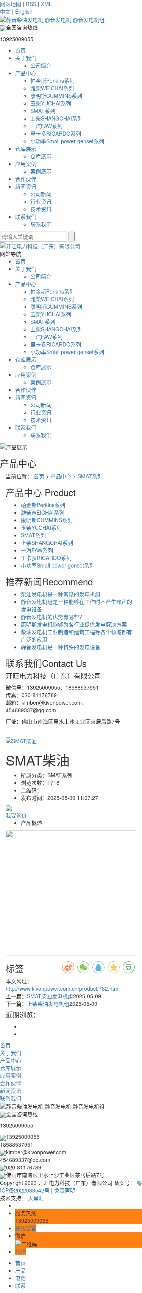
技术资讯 (40, 209)
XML (46, 4)
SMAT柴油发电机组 (50, 996)
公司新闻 (40, 194)
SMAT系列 (42, 110)
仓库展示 (25, 148)
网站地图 (10, 4)
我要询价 (16, 815)
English (24, 11)
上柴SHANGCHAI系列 (56, 118)
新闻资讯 (25, 186)
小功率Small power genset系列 (67, 141)
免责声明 (64, 1190)
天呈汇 (36, 1198)
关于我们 (25, 58)
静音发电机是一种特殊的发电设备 (60, 647)
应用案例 (25, 163)
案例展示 (40, 171)
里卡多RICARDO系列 (55, 133)
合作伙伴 (25, 179)
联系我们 (25, 216)
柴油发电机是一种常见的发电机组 (60, 594)
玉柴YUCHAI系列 (50, 103)
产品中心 (25, 73)
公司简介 (40, 65)
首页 (20, 50)
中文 (5, 11)
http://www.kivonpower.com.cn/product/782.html (63, 988)
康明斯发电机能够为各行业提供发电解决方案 (74, 624)
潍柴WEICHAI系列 (52, 88)
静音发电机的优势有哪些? (51, 616)
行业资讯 (40, 201)
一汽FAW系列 (46, 126)
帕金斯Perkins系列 (52, 80)
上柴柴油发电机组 (48, 1003)
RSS (31, 4)
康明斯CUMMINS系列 (56, 95)
